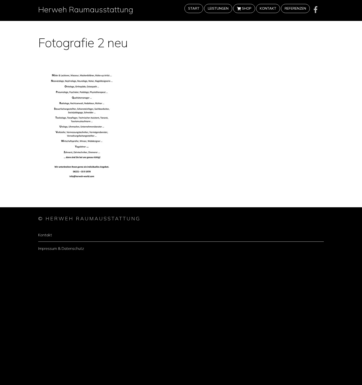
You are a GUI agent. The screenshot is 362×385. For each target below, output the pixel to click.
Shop (246, 8)
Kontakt (268, 8)
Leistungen (218, 8)
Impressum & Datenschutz (61, 248)
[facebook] (316, 9)
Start (193, 8)
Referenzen (295, 8)
